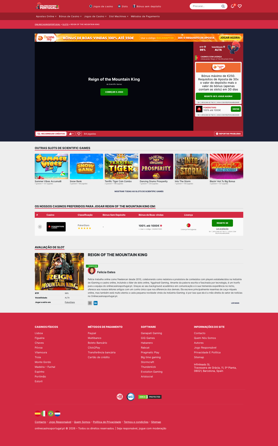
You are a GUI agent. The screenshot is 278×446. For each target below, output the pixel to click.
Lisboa (39, 333)
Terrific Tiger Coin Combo (118, 181)
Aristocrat (147, 376)
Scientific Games (115, 84)
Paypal (92, 333)
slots (65, 24)
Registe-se (222, 223)
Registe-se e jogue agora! (218, 96)
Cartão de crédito (99, 357)
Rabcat (145, 347)
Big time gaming (151, 357)
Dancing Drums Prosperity (154, 181)
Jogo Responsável (205, 347)
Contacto (199, 333)
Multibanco (94, 338)
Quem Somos (82, 422)
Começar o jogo (114, 92)
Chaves (39, 342)
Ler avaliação (222, 228)
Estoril (38, 381)
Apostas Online (45, 16)
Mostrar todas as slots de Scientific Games (139, 191)
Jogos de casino (103, 6)
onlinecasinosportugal (47, 24)
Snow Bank (76, 181)
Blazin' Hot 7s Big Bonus (222, 181)
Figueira (39, 338)
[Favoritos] (240, 6)
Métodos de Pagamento (145, 16)
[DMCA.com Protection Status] (150, 397)
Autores (199, 342)
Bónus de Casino (69, 16)
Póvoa (38, 347)
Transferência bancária (102, 352)
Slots (125, 6)
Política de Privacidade (107, 422)
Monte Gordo (43, 362)
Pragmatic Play (150, 352)
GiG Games (148, 338)
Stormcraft (147, 362)
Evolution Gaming (151, 371)
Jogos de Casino (94, 16)
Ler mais (235, 303)
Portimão (40, 376)
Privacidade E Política (207, 352)
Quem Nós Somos (205, 338)
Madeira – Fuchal (45, 366)
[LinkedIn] (95, 303)
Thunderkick (148, 366)
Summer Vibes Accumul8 (48, 181)
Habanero (147, 342)
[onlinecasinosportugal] (47, 6)
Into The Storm (182, 181)
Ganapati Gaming (151, 333)
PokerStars (70, 302)
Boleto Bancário (97, 342)
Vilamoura (41, 352)
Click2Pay (94, 347)
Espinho (39, 371)
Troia (38, 357)
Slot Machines (117, 16)
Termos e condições (136, 422)
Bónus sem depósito (149, 6)
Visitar (235, 109)
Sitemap (199, 357)
